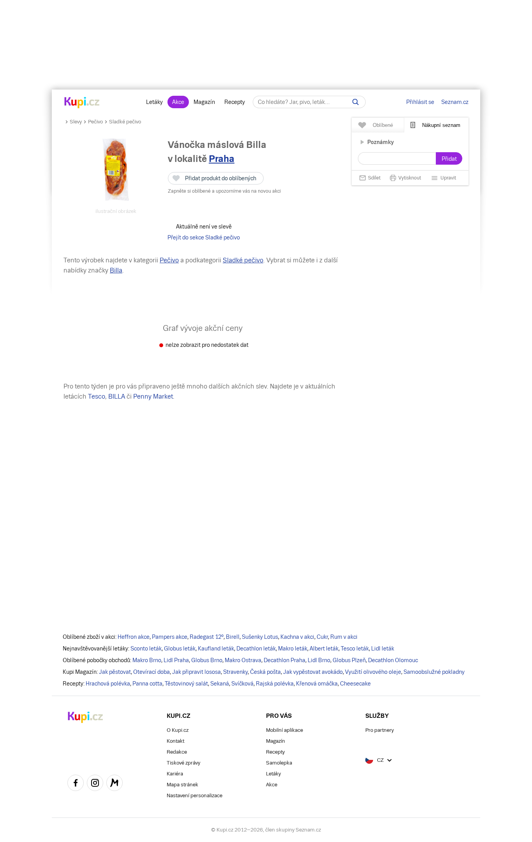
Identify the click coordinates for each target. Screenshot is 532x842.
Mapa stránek (182, 785)
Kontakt (175, 741)
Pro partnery (379, 730)
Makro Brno (146, 660)
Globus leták (180, 648)
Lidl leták (382, 648)
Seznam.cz (455, 102)
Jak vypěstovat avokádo (313, 672)
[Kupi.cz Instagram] (95, 784)
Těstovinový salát (186, 683)
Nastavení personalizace (194, 795)
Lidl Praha (176, 660)
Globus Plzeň (349, 660)
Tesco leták (355, 648)
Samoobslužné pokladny (434, 672)
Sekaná (219, 683)
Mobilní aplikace (284, 730)
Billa (116, 270)
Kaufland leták (216, 648)
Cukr (322, 637)
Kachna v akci (297, 637)
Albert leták (324, 648)
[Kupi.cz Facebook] (75, 784)
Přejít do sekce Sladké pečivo (203, 237)
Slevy (76, 122)
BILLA (116, 396)
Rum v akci (344, 637)
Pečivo (95, 122)
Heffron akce (134, 637)
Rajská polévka (275, 683)
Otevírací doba (151, 672)
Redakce (177, 752)
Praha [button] (221, 158)
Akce (178, 102)
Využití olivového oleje (373, 672)
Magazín (204, 102)
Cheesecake (355, 683)
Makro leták (292, 648)
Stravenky (235, 672)
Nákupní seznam (441, 125)
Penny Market (153, 396)
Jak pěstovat (115, 672)
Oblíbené (383, 125)
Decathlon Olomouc (393, 660)
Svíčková (242, 683)
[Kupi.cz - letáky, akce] (81, 103)
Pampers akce (169, 637)
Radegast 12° (207, 637)
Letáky (154, 102)
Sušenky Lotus (260, 637)
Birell (233, 637)
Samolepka (279, 763)
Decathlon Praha (284, 660)
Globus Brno (206, 660)
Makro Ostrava (243, 660)
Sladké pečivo (125, 122)
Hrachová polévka (108, 683)
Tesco (96, 396)
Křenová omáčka (317, 683)
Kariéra (175, 774)
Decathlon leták (256, 648)
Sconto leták (146, 648)
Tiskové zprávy (183, 763)
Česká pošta (265, 672)
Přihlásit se (420, 102)
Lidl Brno (319, 660)
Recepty (234, 102)
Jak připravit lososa (196, 672)
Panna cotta (147, 683)
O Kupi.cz (177, 730)
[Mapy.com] (114, 784)
